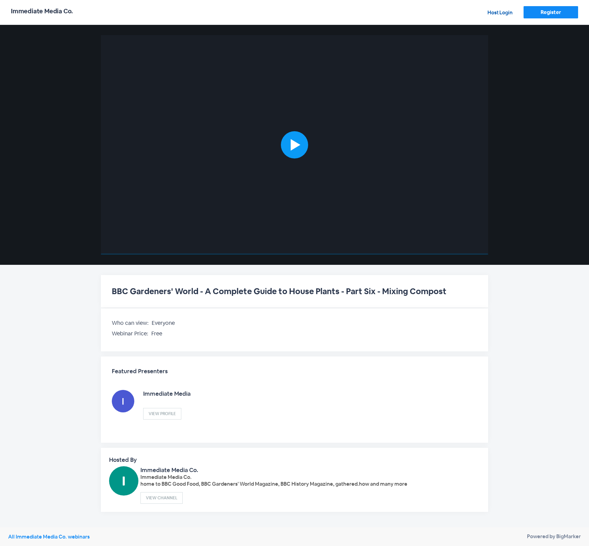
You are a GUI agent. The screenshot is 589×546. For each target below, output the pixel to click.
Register (551, 12)
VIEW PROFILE (162, 413)
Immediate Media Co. (169, 470)
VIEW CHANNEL (161, 498)
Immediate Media (167, 393)
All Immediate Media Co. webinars (49, 536)
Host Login (500, 12)
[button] (294, 145)
